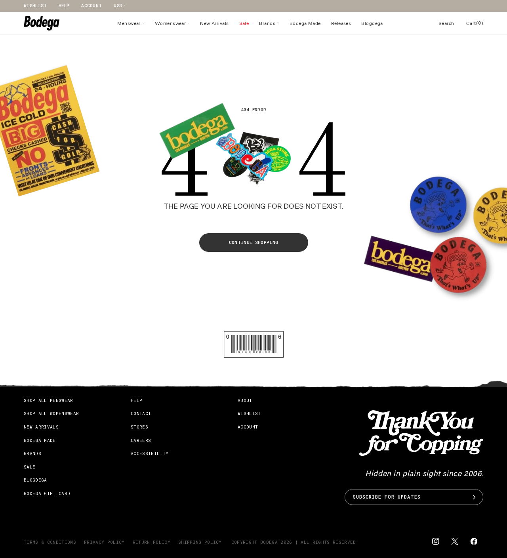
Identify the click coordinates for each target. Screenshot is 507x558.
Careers (141, 440)
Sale (29, 467)
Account (91, 5)
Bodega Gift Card (47, 493)
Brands (32, 453)
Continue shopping (253, 242)
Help (64, 5)
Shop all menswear (48, 400)
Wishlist (35, 5)
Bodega (269, 542)
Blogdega (35, 480)
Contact (141, 414)
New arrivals (41, 427)
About (245, 400)
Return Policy (151, 542)
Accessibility (149, 453)
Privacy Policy (104, 542)
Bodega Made (40, 440)
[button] (131, 23)
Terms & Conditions (50, 542)
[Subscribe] (474, 497)
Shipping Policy (200, 542)
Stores (139, 427)
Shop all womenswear (51, 414)
